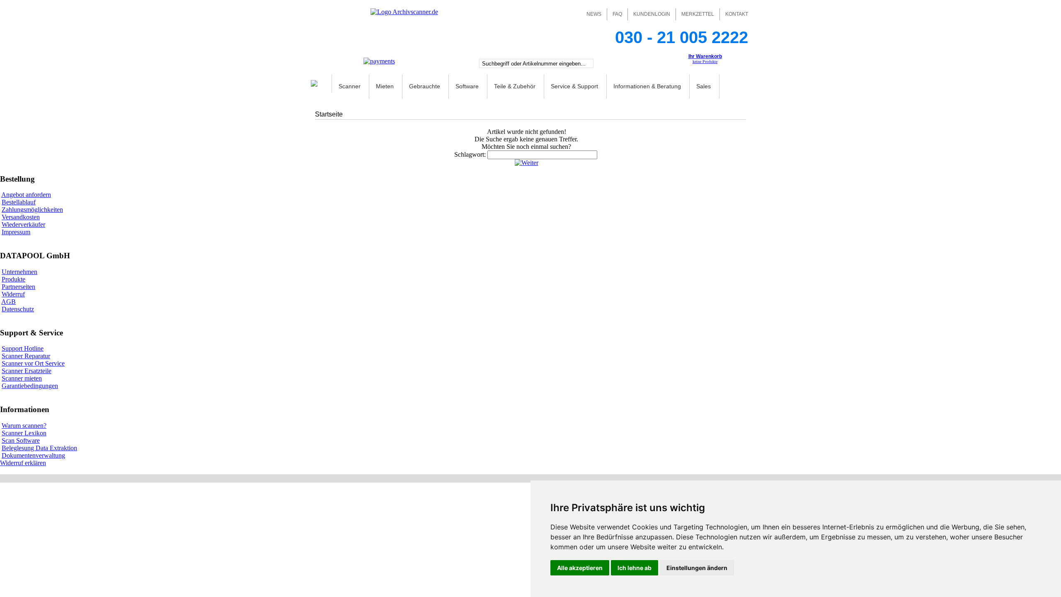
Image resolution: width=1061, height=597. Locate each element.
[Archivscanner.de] (404, 11)
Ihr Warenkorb (705, 56)
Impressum (16, 231)
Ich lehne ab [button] (635, 567)
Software (467, 86)
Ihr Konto (633, 64)
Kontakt (736, 14)
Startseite (329, 114)
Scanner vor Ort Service (33, 363)
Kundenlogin (651, 14)
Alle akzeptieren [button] (580, 567)
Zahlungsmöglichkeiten (32, 209)
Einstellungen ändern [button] (696, 567)
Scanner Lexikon (24, 433)
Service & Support (574, 86)
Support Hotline (23, 348)
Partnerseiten (18, 286)
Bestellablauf (19, 202)
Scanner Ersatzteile (26, 370)
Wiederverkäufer (23, 224)
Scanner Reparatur (26, 355)
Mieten (385, 86)
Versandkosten (21, 217)
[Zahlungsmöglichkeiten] (379, 61)
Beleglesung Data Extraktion (39, 447)
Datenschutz (18, 309)
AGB (8, 301)
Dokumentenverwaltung (33, 455)
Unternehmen (19, 271)
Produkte (13, 279)
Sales (703, 86)
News (593, 14)
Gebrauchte (424, 86)
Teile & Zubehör (514, 86)
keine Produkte (705, 61)
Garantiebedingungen (30, 385)
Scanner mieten (22, 378)
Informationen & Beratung (647, 86)
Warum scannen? (24, 425)
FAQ (617, 14)
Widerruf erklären (23, 462)
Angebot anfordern (26, 194)
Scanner (350, 86)
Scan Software (21, 440)
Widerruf (13, 294)
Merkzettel (697, 14)
